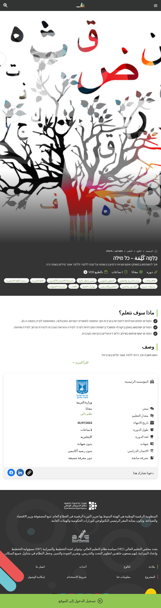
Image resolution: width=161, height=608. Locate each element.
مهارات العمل (88, 286)
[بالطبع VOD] (85, 272)
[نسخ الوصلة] (29, 473)
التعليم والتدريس (109, 286)
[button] (80, 121)
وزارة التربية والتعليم (129, 280)
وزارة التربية (84, 402)
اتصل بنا (40, 566)
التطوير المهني (107, 280)
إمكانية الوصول (36, 577)
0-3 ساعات (150, 280)
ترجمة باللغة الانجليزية (16, 280)
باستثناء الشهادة (57, 286)
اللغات (73, 286)
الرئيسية (149, 251)
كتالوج (139, 251)
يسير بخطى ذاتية (87, 280)
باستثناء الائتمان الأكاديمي (61, 280)
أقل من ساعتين (129, 286)
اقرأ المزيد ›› (80, 362)
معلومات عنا (124, 577)
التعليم (129, 251)
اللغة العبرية (38, 280)
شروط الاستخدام (77, 577)
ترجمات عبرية (148, 286)
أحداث (83, 566)
